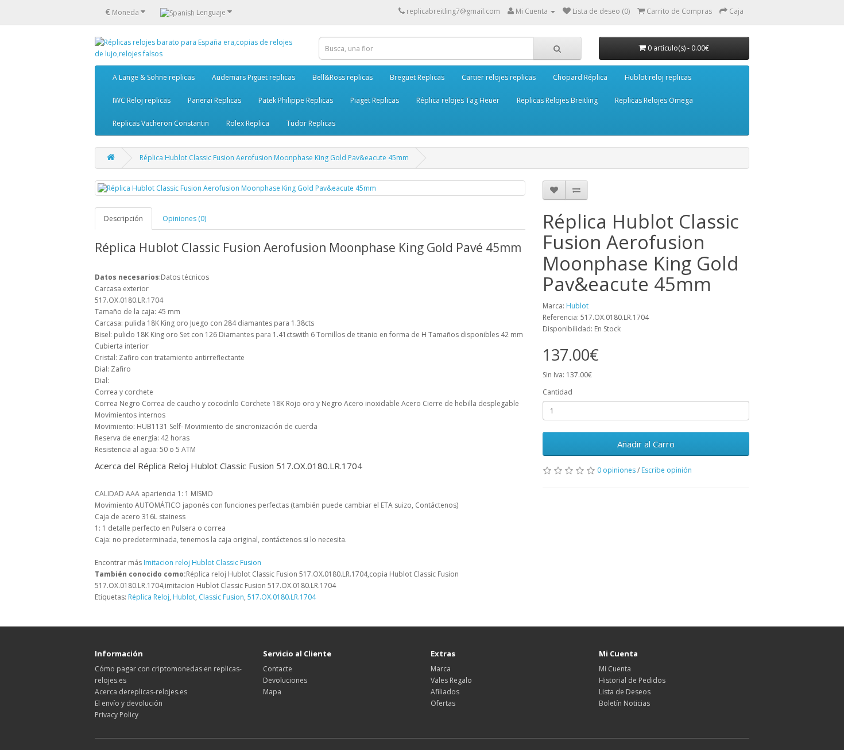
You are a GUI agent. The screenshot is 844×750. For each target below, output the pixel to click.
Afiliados (445, 692)
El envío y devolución (128, 703)
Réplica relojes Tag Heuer (458, 100)
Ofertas (443, 703)
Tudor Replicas (311, 123)
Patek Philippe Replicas (295, 100)
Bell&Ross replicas (342, 77)
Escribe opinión (666, 470)
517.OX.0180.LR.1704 (281, 597)
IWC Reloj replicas (142, 100)
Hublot (577, 306)
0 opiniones (616, 470)
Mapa (272, 692)
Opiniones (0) (184, 218)
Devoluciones (285, 680)
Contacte (277, 669)
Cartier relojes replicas (499, 77)
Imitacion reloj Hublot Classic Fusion (202, 562)
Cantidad (557, 392)
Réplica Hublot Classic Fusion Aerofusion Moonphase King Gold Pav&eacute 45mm (274, 158)
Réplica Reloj (148, 597)
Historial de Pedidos (632, 680)
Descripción (123, 218)
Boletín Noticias (624, 703)
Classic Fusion (221, 597)
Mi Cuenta (615, 669)
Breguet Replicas (417, 77)
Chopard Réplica (580, 77)
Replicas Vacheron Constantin (161, 123)
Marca (441, 669)
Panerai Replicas (214, 100)
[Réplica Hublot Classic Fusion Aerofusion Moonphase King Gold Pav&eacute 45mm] (310, 188)
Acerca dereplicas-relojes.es (141, 692)
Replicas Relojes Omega (654, 100)
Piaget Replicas (374, 100)
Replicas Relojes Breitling (557, 100)
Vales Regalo (451, 680)
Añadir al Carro (646, 444)
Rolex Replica (247, 123)
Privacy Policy (116, 715)
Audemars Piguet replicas (253, 77)
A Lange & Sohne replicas (154, 77)
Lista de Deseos (625, 692)
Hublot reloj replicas (658, 77)
